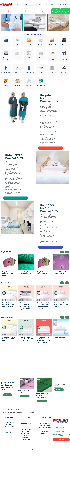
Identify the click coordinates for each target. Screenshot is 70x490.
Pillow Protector (59, 337)
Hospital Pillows (9, 435)
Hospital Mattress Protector (8, 432)
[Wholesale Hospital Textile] (17, 108)
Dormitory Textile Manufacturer (49, 208)
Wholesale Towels (26, 442)
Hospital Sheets (9, 420)
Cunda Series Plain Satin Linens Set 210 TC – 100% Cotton (61, 304)
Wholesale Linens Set (26, 419)
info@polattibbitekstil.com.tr (61, 434)
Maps (61, 435)
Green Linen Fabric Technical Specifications (42, 395)
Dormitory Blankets (45, 425)
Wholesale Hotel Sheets (26, 421)
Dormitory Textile (45, 436)
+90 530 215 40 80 (61, 429)
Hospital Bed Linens (8, 418)
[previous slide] (62, 252)
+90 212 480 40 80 (61, 427)
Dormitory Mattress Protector (45, 430)
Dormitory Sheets (45, 421)
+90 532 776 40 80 (61, 431)
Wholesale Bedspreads (26, 427)
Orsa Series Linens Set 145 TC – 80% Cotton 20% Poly (8, 304)
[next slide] (67, 252)
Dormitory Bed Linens (45, 419)
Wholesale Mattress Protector (26, 434)
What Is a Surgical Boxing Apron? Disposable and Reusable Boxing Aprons (7, 385)
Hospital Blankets (8, 424)
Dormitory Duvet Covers (45, 427)
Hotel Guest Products (26, 431)
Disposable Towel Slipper (26, 444)
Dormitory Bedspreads (45, 423)
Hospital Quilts (8, 437)
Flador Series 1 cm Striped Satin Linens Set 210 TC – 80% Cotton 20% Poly (26, 306)
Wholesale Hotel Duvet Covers (26, 424)
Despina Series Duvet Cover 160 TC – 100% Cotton (26, 339)
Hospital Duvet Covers (8, 426)
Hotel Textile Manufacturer (14, 156)
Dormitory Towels (45, 438)
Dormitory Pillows (45, 433)
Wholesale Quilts (26, 439)
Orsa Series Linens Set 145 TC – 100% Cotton (8, 339)
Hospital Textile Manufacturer (49, 98)
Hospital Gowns (9, 429)
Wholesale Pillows (26, 437)
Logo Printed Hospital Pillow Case (7, 273)
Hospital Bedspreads (9, 422)
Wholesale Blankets (26, 429)
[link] (17, 108)
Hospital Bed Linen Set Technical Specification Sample (60, 384)
